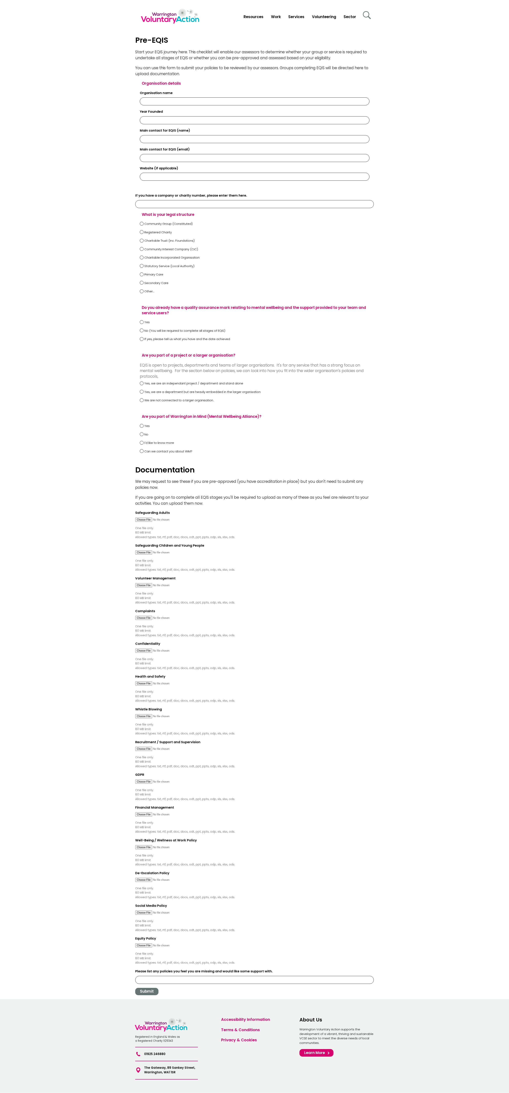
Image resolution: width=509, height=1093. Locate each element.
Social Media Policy (151, 905)
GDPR (139, 774)
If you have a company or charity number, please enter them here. (191, 195)
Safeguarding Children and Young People (169, 545)
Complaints (145, 611)
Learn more (314, 1052)
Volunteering (324, 16)
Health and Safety (150, 676)
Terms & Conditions (240, 1029)
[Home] (171, 17)
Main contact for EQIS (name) (165, 130)
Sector (350, 16)
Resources (253, 16)
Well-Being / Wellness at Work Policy (166, 840)
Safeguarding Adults (152, 512)
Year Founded (151, 111)
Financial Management (154, 807)
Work (276, 16)
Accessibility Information (245, 1019)
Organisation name (156, 93)
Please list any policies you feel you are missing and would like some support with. (204, 971)
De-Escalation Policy (152, 873)
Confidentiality (147, 643)
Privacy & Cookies (239, 1040)
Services (296, 16)
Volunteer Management (155, 578)
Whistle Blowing (148, 709)
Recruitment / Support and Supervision (167, 742)
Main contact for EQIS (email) (165, 149)
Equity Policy (145, 938)
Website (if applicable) (159, 168)
